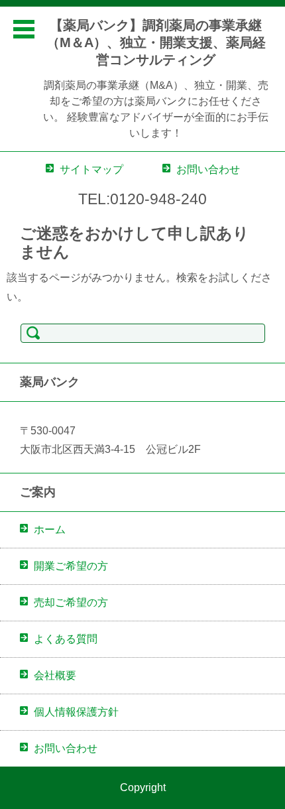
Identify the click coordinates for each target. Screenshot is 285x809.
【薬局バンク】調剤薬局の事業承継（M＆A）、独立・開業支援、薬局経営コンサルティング (156, 42)
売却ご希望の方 (71, 602)
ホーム (50, 529)
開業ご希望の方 (71, 566)
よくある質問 (65, 639)
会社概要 (55, 675)
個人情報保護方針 (76, 711)
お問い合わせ (65, 748)
